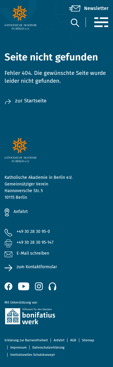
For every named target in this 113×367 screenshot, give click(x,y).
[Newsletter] (88, 8)
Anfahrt (21, 211)
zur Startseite (30, 101)
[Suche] (75, 22)
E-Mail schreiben (33, 253)
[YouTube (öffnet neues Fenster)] (23, 286)
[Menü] (101, 22)
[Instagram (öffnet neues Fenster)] (39, 286)
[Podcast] (52, 286)
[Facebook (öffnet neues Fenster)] (8, 286)
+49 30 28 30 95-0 (33, 231)
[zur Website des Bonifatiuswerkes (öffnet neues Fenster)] (56, 317)
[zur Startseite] (22, 17)
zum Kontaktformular (37, 266)
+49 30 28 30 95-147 (35, 242)
